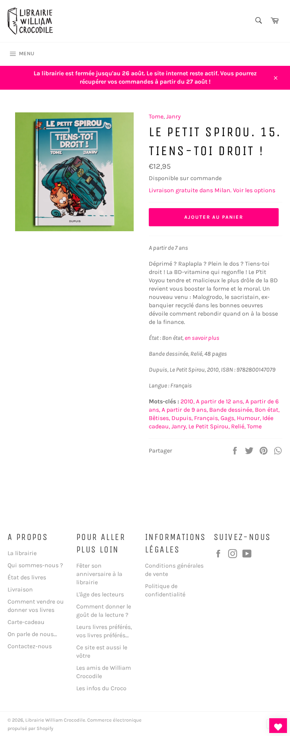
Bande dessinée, (231, 409)
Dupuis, (182, 418)
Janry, (179, 426)
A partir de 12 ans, (220, 401)
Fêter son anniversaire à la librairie (99, 574)
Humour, (249, 418)
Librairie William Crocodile (55, 720)
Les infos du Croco (101, 688)
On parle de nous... (32, 634)
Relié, (238, 426)
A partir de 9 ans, (185, 409)
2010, (187, 401)
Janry (173, 116)
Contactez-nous (30, 646)
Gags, (228, 418)
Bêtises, (159, 418)
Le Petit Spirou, (209, 426)
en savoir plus (202, 337)
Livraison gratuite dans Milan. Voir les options (212, 190)
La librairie (22, 553)
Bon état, (267, 409)
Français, (206, 418)
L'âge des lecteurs (100, 594)
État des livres (27, 577)
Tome (156, 116)
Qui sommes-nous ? (35, 565)
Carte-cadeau (26, 622)
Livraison (20, 589)
